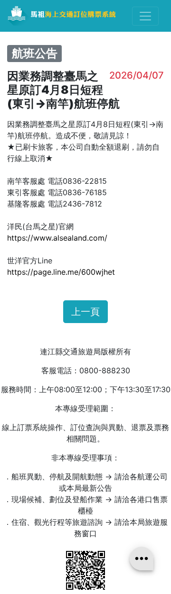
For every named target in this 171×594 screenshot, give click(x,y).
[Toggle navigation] (145, 16)
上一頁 (85, 311)
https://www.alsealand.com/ (57, 238)
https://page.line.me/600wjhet (61, 272)
